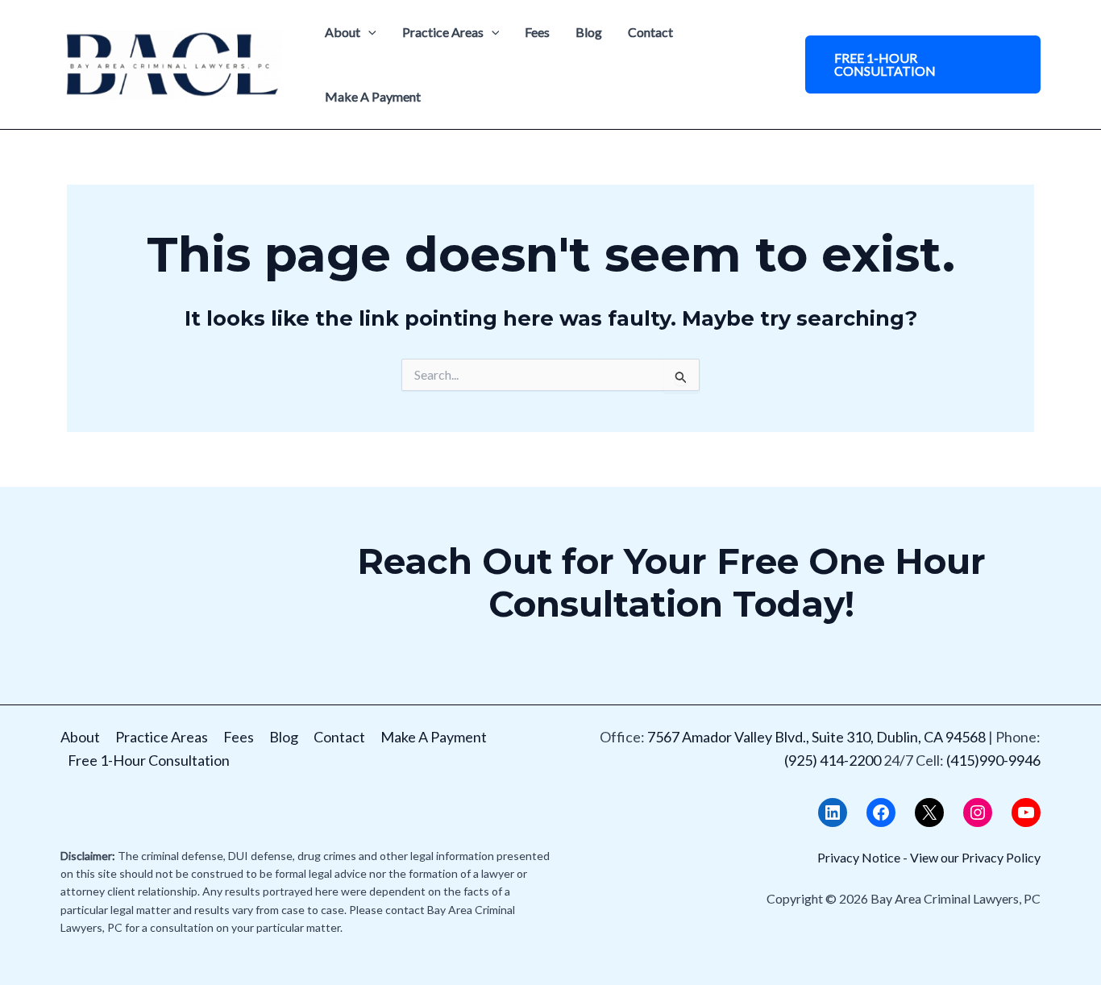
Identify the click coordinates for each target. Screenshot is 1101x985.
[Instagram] (977, 812)
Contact (650, 31)
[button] (923, 64)
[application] (368, 32)
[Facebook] (880, 812)
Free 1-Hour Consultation (149, 760)
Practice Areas (443, 31)
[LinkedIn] (832, 812)
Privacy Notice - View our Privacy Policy (929, 857)
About (342, 31)
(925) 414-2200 (832, 760)
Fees (537, 31)
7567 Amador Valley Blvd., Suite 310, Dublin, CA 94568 (816, 737)
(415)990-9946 (993, 760)
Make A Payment (373, 96)
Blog (588, 31)
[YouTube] (1026, 812)
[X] (929, 812)
